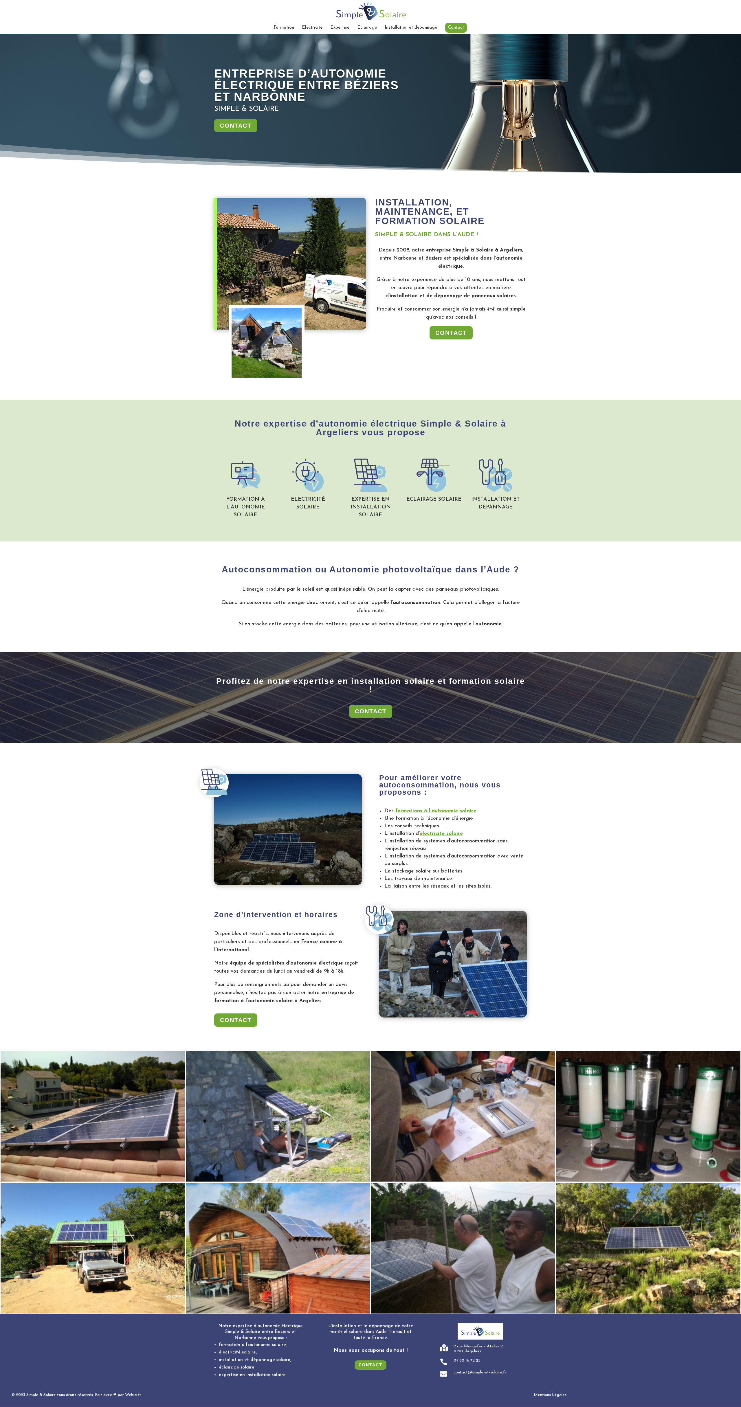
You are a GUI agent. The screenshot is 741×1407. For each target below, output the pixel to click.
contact (236, 125)
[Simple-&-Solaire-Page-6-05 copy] (278, 1180)
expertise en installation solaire (252, 1375)
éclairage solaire (236, 1367)
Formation (284, 28)
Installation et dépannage (411, 28)
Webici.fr (133, 1395)
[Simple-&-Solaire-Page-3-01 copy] (278, 1312)
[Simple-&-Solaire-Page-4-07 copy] (648, 1180)
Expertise (340, 28)
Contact (456, 27)
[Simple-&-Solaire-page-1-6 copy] (93, 1312)
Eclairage (367, 28)
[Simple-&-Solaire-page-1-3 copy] (648, 1312)
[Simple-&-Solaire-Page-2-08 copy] (463, 1180)
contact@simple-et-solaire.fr (480, 1372)
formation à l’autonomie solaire (252, 1344)
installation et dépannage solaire (254, 1360)
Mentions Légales (550, 1395)
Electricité (312, 28)
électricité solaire (237, 1352)
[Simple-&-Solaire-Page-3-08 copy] (93, 1180)
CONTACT (236, 1020)
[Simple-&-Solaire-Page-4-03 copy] (463, 1312)
